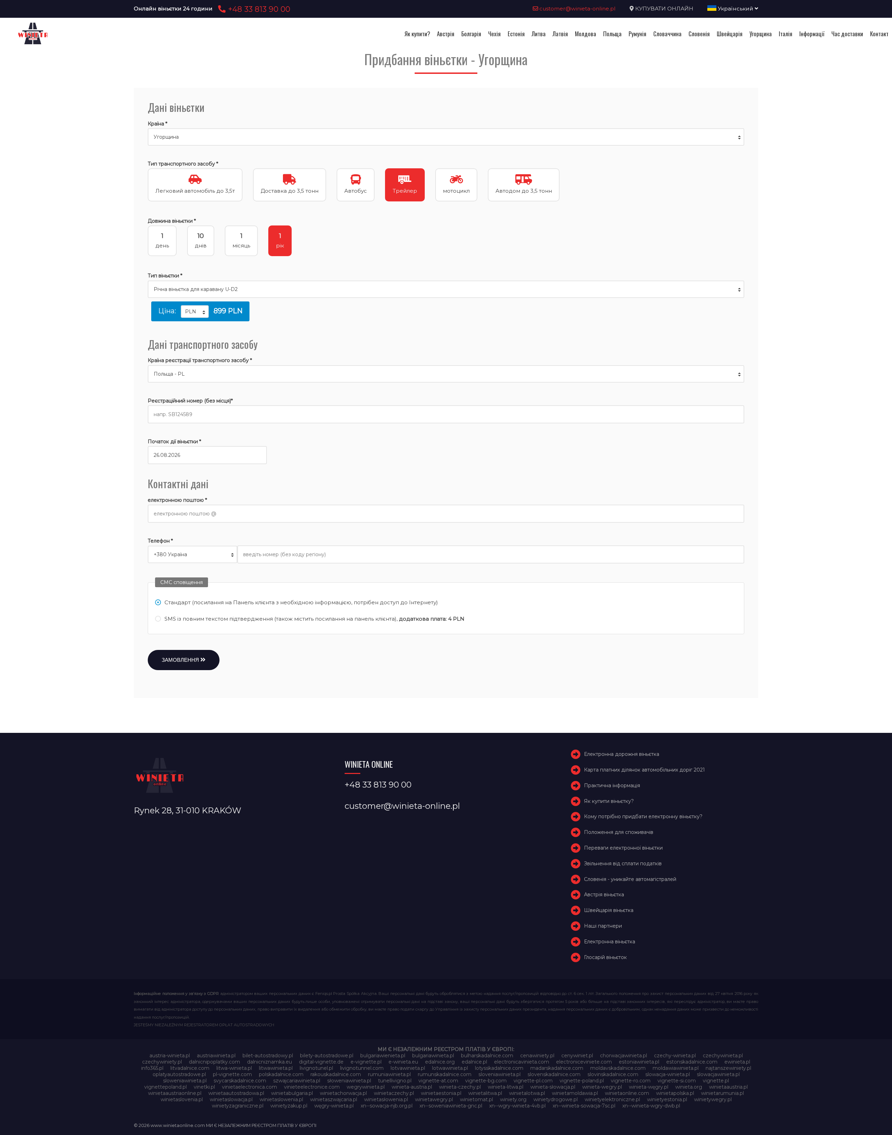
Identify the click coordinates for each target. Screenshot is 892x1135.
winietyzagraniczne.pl (237, 1106)
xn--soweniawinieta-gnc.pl (451, 1106)
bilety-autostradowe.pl (326, 1055)
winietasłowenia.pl (386, 1099)
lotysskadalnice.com (499, 1068)
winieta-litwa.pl (505, 1087)
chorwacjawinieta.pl (623, 1055)
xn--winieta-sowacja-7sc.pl (584, 1106)
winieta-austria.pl (412, 1087)
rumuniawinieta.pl (389, 1074)
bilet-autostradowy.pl (268, 1055)
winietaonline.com (627, 1093)
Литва (539, 33)
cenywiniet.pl (577, 1055)
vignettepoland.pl (165, 1087)
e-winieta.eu (403, 1062)
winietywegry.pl (713, 1099)
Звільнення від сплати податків (623, 863)
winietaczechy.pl (394, 1093)
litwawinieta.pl (276, 1068)
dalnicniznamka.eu (269, 1062)
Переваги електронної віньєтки (623, 848)
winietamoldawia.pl (575, 1093)
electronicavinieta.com (521, 1062)
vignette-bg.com (486, 1081)
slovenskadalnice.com (554, 1074)
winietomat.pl (476, 1099)
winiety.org (513, 1099)
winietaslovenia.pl (182, 1099)
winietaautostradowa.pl (236, 1093)
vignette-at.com (438, 1081)
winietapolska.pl (675, 1093)
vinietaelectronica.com (249, 1087)
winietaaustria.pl (728, 1087)
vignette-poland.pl (582, 1081)
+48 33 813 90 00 (258, 9)
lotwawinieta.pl (450, 1068)
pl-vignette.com (232, 1074)
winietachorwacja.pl (343, 1093)
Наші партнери (603, 926)
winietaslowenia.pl (281, 1099)
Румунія (637, 33)
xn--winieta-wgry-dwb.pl (651, 1106)
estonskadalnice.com (691, 1062)
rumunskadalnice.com (444, 1074)
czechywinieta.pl (723, 1055)
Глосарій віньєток (605, 957)
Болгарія (471, 33)
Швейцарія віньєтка (608, 910)
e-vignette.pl (366, 1062)
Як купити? (417, 33)
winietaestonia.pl (441, 1093)
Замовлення (181, 660)
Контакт (879, 33)
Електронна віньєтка (609, 941)
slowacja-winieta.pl (667, 1074)
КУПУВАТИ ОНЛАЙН (664, 8)
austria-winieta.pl (169, 1055)
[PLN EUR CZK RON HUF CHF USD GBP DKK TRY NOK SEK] (195, 311)
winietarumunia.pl (722, 1093)
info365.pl (152, 1068)
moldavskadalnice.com (618, 1068)
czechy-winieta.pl (675, 1055)
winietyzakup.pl (288, 1106)
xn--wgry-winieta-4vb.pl (517, 1106)
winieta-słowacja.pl (552, 1087)
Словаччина (667, 33)
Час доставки (847, 33)
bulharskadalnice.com (487, 1055)
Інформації (811, 33)
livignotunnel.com (362, 1068)
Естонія (516, 33)
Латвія (560, 33)
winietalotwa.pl (527, 1093)
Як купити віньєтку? (609, 801)
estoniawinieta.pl (639, 1062)
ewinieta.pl (737, 1062)
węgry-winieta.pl (334, 1106)
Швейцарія (730, 33)
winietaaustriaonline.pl (174, 1093)
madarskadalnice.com (556, 1068)
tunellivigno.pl (395, 1081)
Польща (612, 33)
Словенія (699, 33)
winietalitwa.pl (485, 1093)
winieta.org (688, 1087)
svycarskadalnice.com (240, 1081)
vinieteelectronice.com (312, 1087)
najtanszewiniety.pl (728, 1068)
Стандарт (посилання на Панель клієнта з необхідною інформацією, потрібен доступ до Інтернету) (301, 602)
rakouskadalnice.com (335, 1074)
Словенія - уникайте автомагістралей (630, 879)
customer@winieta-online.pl (577, 8)
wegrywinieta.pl (366, 1087)
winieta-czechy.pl (460, 1087)
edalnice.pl (474, 1062)
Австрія (445, 33)
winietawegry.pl (434, 1099)
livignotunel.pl (316, 1068)
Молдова (585, 33)
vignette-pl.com (533, 1081)
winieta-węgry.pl (648, 1087)
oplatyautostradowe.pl (179, 1074)
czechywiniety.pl (162, 1062)
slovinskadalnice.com (612, 1074)
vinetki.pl (204, 1087)
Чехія (494, 33)
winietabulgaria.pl (292, 1093)
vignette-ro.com (631, 1081)
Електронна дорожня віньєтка (621, 754)
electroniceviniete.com (584, 1062)
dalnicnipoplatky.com (214, 1062)
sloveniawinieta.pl (499, 1074)
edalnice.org (440, 1062)
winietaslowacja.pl (231, 1099)
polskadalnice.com (281, 1074)
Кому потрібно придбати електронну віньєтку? (643, 817)
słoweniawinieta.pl (349, 1081)
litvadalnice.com (189, 1068)
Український (735, 8)
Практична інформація (612, 785)
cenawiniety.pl (537, 1055)
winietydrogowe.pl (555, 1099)
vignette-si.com (677, 1081)
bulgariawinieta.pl (433, 1055)
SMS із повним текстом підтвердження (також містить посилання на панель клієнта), (314, 618)
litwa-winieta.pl (234, 1068)
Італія (785, 33)
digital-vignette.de (321, 1062)
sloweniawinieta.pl (185, 1081)
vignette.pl (716, 1081)
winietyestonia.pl (667, 1099)
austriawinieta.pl (216, 1055)
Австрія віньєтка (604, 895)
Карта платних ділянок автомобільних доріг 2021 (644, 770)
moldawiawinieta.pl (676, 1068)
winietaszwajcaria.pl (333, 1099)
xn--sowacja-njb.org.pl (387, 1106)
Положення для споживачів (618, 832)
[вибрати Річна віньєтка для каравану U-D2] (446, 289)
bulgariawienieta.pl (382, 1055)
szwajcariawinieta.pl (296, 1081)
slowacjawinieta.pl (718, 1074)
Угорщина (760, 33)
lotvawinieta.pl (408, 1068)
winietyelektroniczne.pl (612, 1099)
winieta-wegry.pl (602, 1087)
